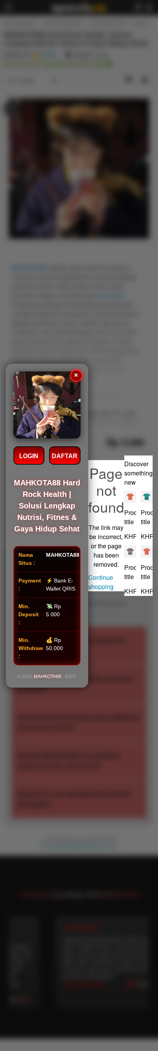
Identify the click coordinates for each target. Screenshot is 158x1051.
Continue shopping (101, 582)
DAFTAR (64, 456)
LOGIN (28, 456)
